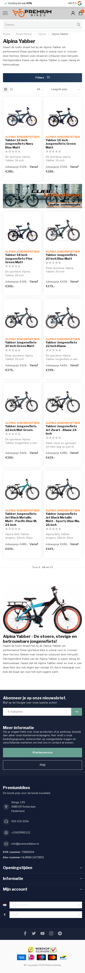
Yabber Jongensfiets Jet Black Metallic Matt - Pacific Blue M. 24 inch (21, 519)
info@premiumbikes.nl (25, 844)
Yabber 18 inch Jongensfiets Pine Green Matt (18, 258)
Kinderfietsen (24, 34)
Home (6, 34)
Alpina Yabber (60, 34)
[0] (80, 13)
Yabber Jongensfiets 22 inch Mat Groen (21, 428)
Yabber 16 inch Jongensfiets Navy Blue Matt (19, 143)
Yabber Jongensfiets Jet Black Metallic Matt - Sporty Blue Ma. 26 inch (63, 519)
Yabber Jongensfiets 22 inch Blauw (61, 344)
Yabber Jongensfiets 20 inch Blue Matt (61, 256)
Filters (40, 77)
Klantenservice (42, 752)
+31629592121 (20, 832)
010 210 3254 (20, 821)
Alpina (42, 34)
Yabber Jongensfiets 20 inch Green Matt (21, 344)
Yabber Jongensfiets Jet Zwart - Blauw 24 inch (61, 429)
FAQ (42, 765)
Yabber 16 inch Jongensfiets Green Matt (61, 143)
